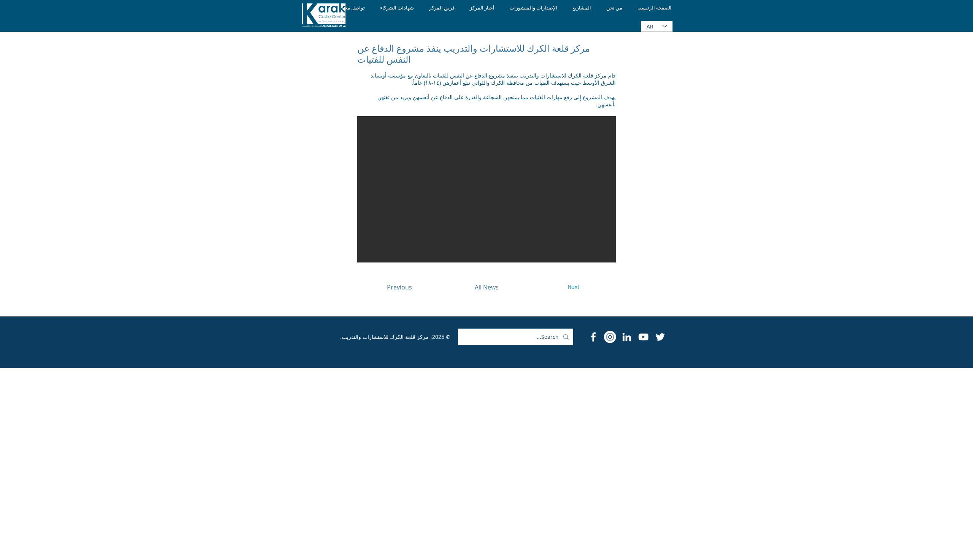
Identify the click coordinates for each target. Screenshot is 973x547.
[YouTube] (643, 337)
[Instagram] (610, 337)
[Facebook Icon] (593, 337)
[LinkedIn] (627, 337)
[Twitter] (660, 337)
